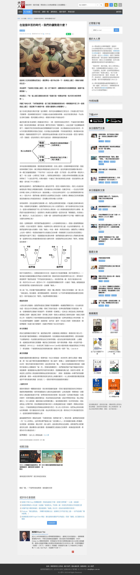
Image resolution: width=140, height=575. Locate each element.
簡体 (119, 12)
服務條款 (83, 566)
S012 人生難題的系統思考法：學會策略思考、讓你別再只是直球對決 (30, 467)
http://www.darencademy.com (40, 534)
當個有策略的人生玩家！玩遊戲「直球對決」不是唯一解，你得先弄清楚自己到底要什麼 (52, 505)
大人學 (46, 435)
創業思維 (112, 161)
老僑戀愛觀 (102, 260)
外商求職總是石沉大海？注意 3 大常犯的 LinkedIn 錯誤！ (109, 216)
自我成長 (107, 295)
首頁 (20, 12)
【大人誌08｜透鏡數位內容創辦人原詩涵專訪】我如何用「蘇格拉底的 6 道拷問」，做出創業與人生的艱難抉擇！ (109, 289)
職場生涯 (30, 18)
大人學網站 (105, 55)
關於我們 (62, 12)
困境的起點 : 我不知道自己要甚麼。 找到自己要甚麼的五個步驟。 (109, 136)
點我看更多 (52, 523)
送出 (116, 30)
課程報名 (54, 12)
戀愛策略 (101, 271)
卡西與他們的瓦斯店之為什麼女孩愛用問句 (109, 267)
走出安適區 (115, 182)
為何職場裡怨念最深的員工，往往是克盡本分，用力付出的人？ (109, 178)
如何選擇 (22, 30)
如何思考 (101, 164)
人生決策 (101, 141)
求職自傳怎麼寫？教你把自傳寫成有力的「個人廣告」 (109, 147)
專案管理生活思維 (57, 566)
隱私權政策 (75, 566)
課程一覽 (45, 12)
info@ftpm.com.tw (93, 569)
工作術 (100, 281)
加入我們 (91, 566)
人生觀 (100, 161)
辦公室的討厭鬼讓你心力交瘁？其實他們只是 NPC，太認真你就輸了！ (109, 227)
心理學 (107, 305)
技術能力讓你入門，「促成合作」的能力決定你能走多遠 (109, 197)
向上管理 (101, 182)
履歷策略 (101, 151)
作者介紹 (37, 12)
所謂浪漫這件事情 (104, 258)
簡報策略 (105, 209)
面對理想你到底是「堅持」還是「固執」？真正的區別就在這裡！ (109, 158)
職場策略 (107, 182)
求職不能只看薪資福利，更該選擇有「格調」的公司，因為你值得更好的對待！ (49, 508)
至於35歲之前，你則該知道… (108, 169)
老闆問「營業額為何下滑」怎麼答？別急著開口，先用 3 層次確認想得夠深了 (109, 239)
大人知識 (27, 12)
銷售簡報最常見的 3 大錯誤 (107, 206)
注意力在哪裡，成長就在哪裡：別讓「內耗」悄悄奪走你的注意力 (109, 302)
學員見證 (71, 12)
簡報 (100, 209)
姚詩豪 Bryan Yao (37, 34)
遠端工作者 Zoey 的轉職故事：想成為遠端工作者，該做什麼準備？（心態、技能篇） (51, 502)
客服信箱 (104, 88)
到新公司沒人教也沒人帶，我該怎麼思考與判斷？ (109, 277)
